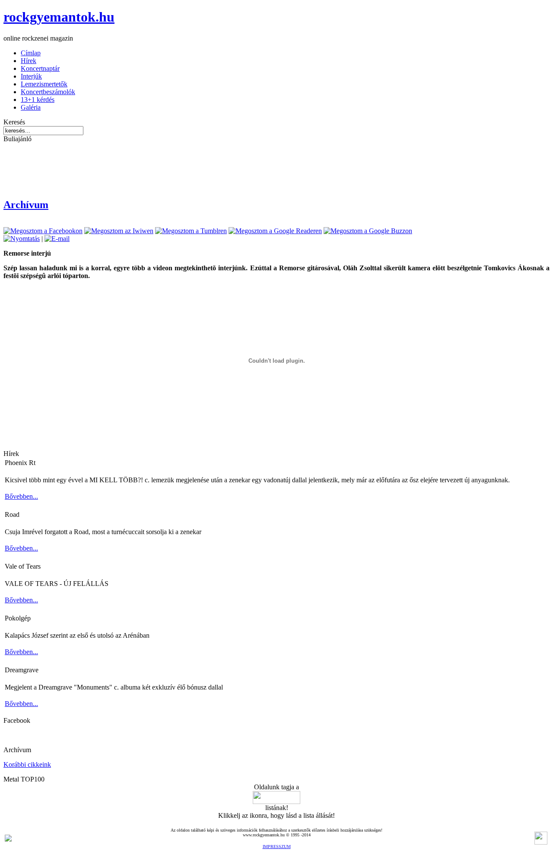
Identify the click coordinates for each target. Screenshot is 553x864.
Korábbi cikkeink (27, 764)
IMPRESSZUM (277, 846)
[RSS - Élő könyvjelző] (8, 839)
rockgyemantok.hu (58, 17)
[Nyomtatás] (21, 238)
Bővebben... (21, 496)
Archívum (25, 204)
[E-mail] (57, 238)
